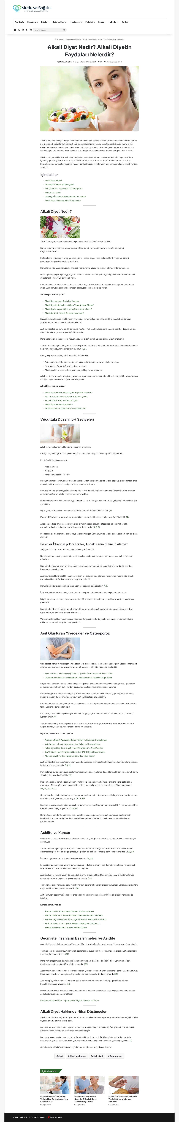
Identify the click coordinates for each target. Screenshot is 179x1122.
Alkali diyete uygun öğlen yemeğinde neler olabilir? (68, 309)
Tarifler (125, 22)
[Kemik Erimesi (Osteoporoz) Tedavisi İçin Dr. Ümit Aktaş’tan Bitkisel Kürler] (55, 1085)
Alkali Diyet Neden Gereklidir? (59, 404)
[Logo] (32, 9)
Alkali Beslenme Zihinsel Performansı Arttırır (65, 408)
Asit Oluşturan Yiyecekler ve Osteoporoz (64, 188)
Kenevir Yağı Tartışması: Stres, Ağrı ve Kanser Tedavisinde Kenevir (76, 919)
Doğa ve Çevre (59, 22)
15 (48, 788)
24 (91, 858)
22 (129, 851)
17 (55, 788)
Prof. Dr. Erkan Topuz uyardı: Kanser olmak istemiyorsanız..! (72, 923)
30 (68, 984)
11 (70, 765)
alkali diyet (97, 1056)
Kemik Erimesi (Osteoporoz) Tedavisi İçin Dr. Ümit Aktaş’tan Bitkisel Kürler (79, 673)
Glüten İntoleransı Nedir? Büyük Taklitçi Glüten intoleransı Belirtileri (123, 1099)
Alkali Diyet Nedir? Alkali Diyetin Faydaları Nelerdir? (69, 392)
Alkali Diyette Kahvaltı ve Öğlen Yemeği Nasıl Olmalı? (69, 305)
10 (67, 765)
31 (130, 1040)
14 (45, 788)
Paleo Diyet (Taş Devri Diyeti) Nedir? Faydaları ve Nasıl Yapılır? (74, 748)
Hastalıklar (75, 22)
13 (42, 788)
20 (72, 808)
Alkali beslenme (77, 1056)
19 (83, 798)
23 (132, 851)
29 (116, 974)
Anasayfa (60, 39)
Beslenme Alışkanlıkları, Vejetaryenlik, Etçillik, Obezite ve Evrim (69, 1000)
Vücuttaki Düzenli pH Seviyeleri (59, 184)
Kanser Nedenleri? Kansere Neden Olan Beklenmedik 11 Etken (74, 915)
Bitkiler (44, 22)
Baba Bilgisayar (56, 1117)
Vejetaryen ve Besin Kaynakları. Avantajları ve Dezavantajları (73, 744)
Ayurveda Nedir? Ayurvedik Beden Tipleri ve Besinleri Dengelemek (76, 740)
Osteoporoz (116, 1056)
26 (77, 888)
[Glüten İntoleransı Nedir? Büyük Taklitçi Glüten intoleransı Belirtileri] (124, 1085)
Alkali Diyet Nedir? (53, 180)
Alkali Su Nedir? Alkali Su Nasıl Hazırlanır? (64, 313)
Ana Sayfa (19, 22)
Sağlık (101, 22)
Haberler (113, 22)
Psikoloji (89, 22)
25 (90, 878)
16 (52, 788)
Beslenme (31, 22)
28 (86, 964)
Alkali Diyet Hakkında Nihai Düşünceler (63, 200)
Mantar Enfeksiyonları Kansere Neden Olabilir (66, 927)
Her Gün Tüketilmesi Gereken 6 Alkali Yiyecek (66, 396)
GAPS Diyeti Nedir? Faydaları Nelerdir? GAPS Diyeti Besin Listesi (75, 752)
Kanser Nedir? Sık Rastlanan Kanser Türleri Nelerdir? (69, 911)
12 (70, 775)
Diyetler (78, 39)
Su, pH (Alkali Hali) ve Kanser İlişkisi (61, 400)
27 (67, 954)
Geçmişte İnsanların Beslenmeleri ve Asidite (65, 196)
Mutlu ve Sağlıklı (65, 62)
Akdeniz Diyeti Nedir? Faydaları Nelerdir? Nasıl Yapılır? (70, 756)
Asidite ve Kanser (53, 192)
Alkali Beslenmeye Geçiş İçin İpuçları (62, 301)
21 (76, 808)
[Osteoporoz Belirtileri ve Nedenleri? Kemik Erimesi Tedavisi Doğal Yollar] (89, 1085)
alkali (60, 1056)
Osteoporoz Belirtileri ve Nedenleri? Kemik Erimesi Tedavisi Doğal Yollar (78, 677)
